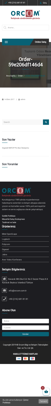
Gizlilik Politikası (8, 216)
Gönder (25, 334)
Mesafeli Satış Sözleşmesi (13, 219)
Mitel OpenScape (9, 234)
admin (23, 99)
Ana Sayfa (10, 76)
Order (20, 76)
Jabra (4, 254)
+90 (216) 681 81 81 (16, 3)
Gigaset (5, 249)
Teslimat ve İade (9, 222)
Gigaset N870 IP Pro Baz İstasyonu (15, 148)
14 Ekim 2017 (9, 99)
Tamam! (43, 401)
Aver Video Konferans (12, 259)
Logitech (6, 239)
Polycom (6, 244)
